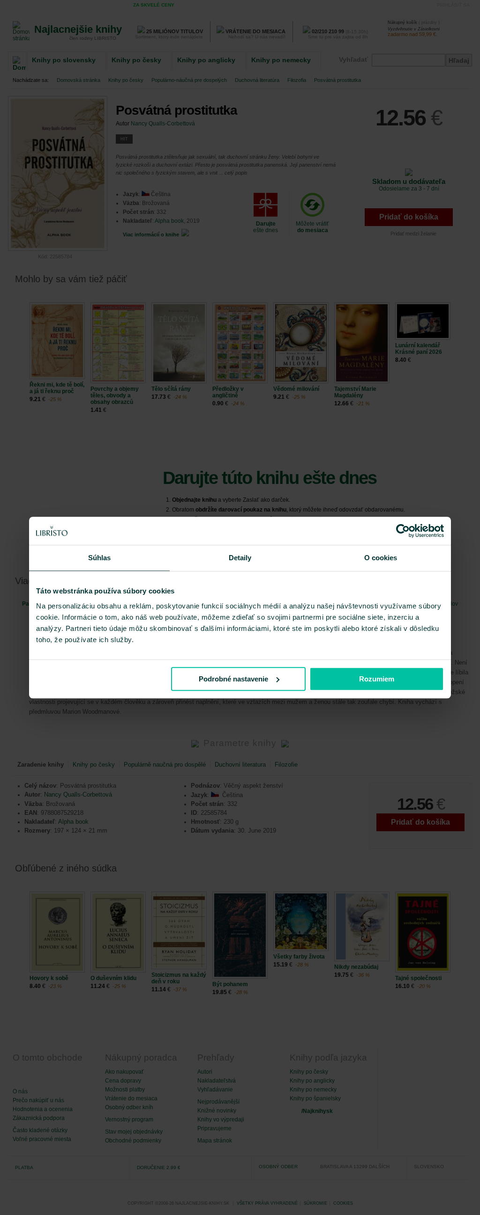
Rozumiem (376, 679)
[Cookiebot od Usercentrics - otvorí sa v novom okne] (403, 531)
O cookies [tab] (381, 558)
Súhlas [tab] (99, 558)
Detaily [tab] (240, 558)
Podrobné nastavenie (233, 679)
